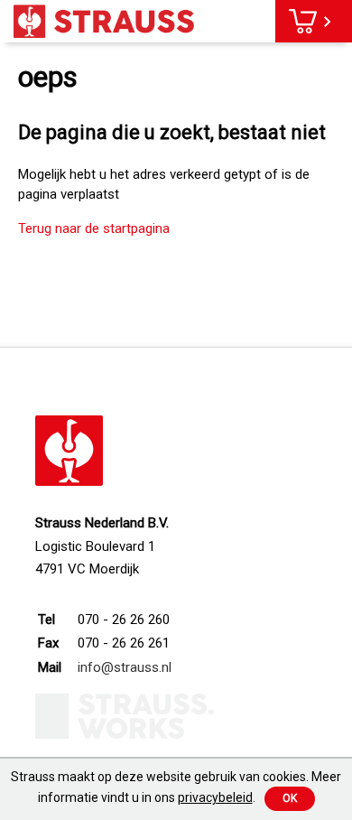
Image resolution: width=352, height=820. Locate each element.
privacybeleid (215, 797)
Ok (290, 798)
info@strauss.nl (124, 667)
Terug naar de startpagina (94, 228)
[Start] (104, 21)
